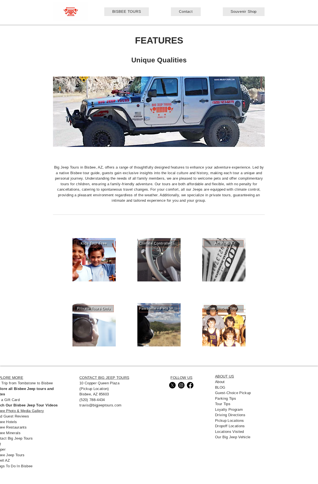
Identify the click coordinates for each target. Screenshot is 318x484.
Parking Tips (225, 398)
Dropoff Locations (230, 426)
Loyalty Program (229, 410)
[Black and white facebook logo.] (190, 385)
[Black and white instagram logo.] (181, 385)
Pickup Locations (229, 421)
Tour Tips (222, 404)
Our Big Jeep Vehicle (233, 437)
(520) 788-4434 (92, 400)
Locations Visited (229, 432)
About (220, 382)
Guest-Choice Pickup (233, 393)
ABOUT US (224, 376)
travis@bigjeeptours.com (100, 405)
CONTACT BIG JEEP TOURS (104, 378)
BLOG (220, 387)
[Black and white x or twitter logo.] (172, 385)
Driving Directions (230, 415)
